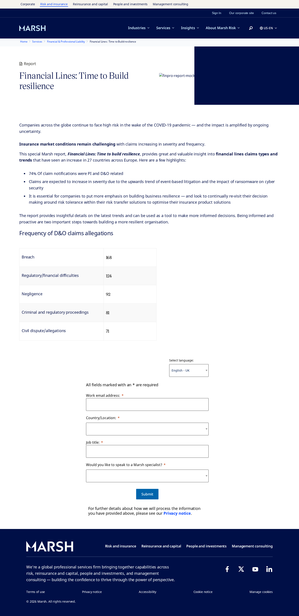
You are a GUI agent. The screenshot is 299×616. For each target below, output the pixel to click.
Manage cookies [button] (261, 592)
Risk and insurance (54, 4)
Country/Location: (101, 417)
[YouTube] (255, 569)
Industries (137, 27)
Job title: (93, 442)
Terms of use (35, 592)
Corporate (28, 4)
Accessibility (147, 592)
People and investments (130, 4)
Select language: (181, 360)
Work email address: (103, 395)
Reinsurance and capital (90, 4)
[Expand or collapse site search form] (250, 28)
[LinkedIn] (269, 569)
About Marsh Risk (221, 27)
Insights (188, 27)
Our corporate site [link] (241, 13)
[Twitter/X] (241, 569)
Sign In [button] (216, 13)
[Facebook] (227, 569)
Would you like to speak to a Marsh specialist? (124, 464)
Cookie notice (203, 592)
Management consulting (170, 4)
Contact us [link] (269, 13)
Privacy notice (177, 513)
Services (163, 27)
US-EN (268, 28)
